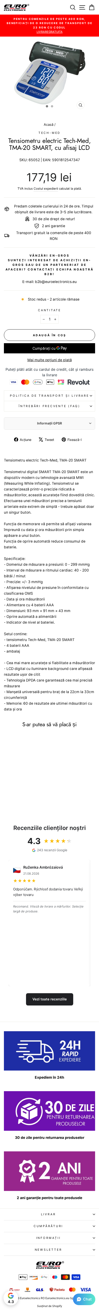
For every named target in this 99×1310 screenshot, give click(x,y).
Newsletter (48, 1249)
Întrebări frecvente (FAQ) (49, 406)
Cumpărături (48, 1226)
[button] (84, 1299)
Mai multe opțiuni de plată (49, 360)
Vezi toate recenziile (49, 999)
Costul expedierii (46, 188)
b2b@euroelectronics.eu (56, 282)
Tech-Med (49, 133)
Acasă (49, 124)
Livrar (48, 1214)
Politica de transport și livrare (49, 395)
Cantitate (49, 310)
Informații (48, 1238)
